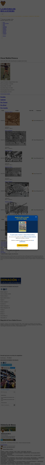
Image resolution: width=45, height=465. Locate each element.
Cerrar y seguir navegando (22, 247)
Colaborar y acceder (22, 245)
